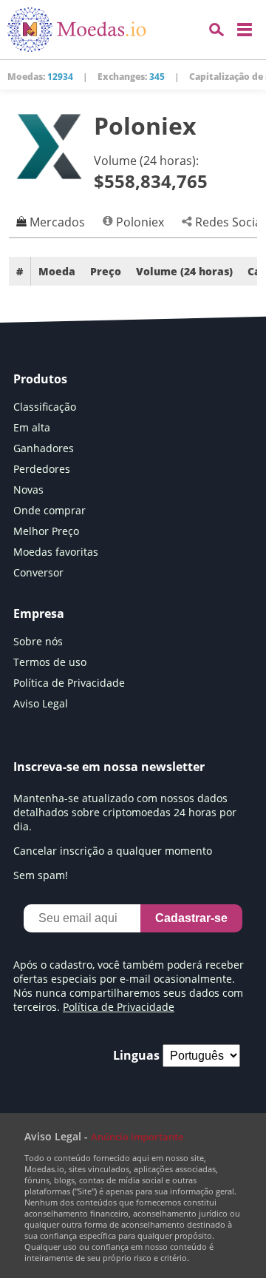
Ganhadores (43, 448)
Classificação (44, 407)
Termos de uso (49, 662)
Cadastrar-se (191, 918)
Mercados (56, 222)
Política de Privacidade (69, 683)
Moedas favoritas (55, 552)
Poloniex (138, 222)
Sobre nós (38, 641)
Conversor (38, 572)
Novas (28, 489)
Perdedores (41, 469)
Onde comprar (49, 510)
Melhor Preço (46, 531)
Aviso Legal (40, 703)
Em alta (31, 427)
